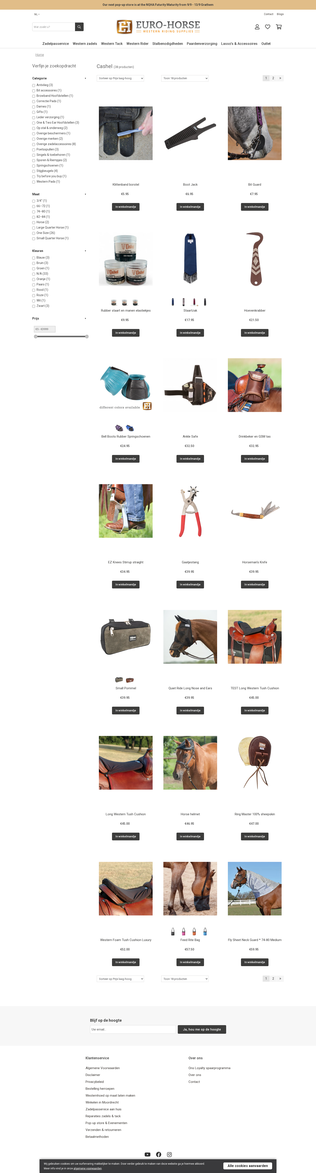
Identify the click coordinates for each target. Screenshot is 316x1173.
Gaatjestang (190, 562)
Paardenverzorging (202, 44)
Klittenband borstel (126, 184)
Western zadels (85, 44)
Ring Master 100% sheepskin (255, 814)
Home (39, 54)
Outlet (266, 44)
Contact (268, 14)
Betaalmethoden (97, 1137)
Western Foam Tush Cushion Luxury (125, 940)
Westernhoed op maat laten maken (110, 1095)
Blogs (280, 14)
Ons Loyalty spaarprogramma (209, 1068)
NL (36, 14)
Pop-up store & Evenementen (106, 1123)
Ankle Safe (190, 436)
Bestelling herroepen (100, 1089)
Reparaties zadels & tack (103, 1116)
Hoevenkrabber (254, 310)
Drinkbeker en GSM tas (255, 436)
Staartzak (190, 310)
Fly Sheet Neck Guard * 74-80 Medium (255, 940)
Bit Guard (254, 184)
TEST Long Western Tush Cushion (255, 688)
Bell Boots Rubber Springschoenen (125, 436)
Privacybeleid (95, 1082)
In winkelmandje (125, 206)
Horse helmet (190, 814)
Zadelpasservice (55, 44)
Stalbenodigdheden (167, 44)
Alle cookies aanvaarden (248, 1166)
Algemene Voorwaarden (103, 1068)
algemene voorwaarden (88, 1168)
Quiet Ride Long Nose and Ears (190, 688)
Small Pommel (126, 688)
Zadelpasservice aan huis (103, 1109)
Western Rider (137, 44)
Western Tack (112, 44)
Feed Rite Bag (190, 940)
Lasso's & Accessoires (239, 44)
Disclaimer (93, 1075)
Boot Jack (190, 184)
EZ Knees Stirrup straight (125, 562)
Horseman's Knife (254, 562)
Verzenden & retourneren (103, 1130)
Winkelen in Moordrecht (102, 1102)
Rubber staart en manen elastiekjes (126, 310)
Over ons (195, 1075)
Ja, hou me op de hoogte (202, 1029)
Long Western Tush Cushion (126, 814)
